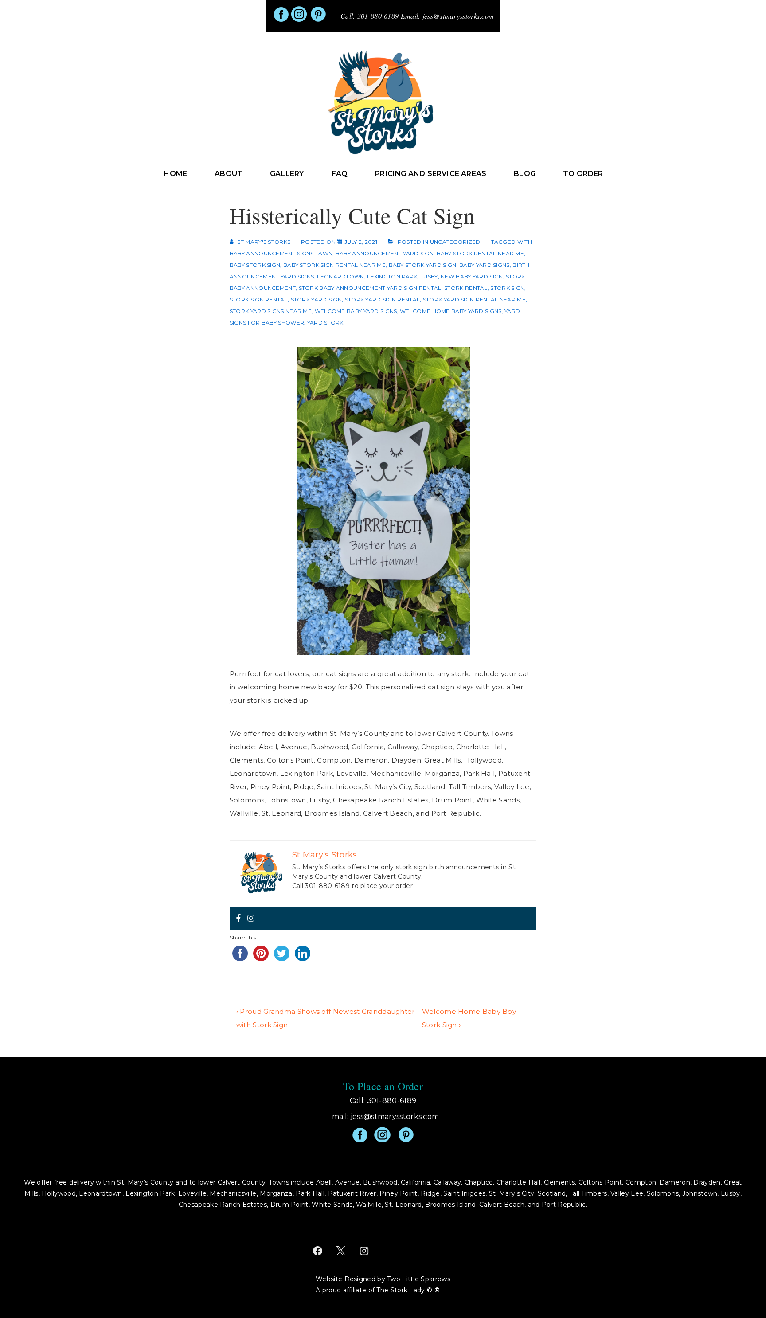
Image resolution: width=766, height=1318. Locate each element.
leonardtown (340, 276)
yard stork (325, 322)
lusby (429, 276)
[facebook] (317, 1251)
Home (175, 173)
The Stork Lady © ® (407, 1290)
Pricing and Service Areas (430, 173)
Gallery (287, 173)
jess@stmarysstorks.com (458, 15)
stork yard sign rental (382, 299)
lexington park (392, 276)
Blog (524, 173)
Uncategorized (455, 242)
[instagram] (364, 1251)
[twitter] (340, 1251)
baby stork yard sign (423, 265)
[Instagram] (251, 918)
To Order (583, 173)
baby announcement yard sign (385, 253)
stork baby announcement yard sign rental (370, 288)
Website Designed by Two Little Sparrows (383, 1279)
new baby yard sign (472, 276)
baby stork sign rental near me (334, 265)
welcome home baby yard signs (450, 311)
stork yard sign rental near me (474, 299)
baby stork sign (255, 265)
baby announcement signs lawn (281, 253)
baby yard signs (484, 265)
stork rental (466, 288)
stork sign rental (259, 299)
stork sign (507, 288)
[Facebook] (238, 918)
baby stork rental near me (480, 253)
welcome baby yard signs (356, 311)
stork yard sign (316, 299)
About (228, 173)
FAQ (340, 173)
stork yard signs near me (271, 311)
